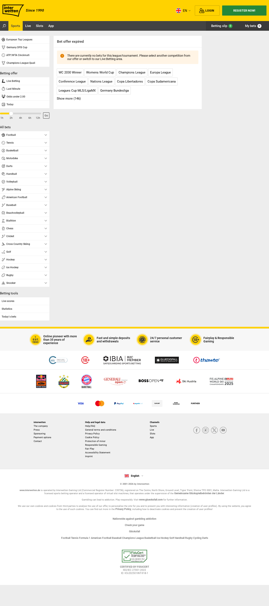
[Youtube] (223, 430)
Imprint (89, 456)
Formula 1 (85, 538)
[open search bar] (4, 26)
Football (66, 538)
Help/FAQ (90, 426)
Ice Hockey (163, 538)
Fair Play (89, 448)
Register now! (244, 10)
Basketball (150, 538)
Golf (172, 538)
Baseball (117, 538)
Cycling (197, 538)
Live (152, 429)
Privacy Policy (92, 433)
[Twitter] (214, 430)
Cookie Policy (92, 437)
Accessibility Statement (97, 452)
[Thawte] (206, 360)
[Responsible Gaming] (85, 360)
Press (37, 429)
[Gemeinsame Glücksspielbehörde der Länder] (58, 360)
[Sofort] (157, 403)
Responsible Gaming (96, 445)
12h (38, 117)
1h (1, 117)
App (152, 437)
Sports (153, 426)
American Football (101, 538)
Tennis (75, 538)
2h (11, 117)
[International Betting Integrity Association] (122, 360)
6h (29, 117)
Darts (205, 538)
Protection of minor (95, 441)
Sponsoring (39, 433)
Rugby (189, 538)
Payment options (42, 437)
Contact (38, 441)
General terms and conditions (100, 429)
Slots (152, 433)
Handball (180, 538)
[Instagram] (205, 430)
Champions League (133, 538)
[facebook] (196, 430)
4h (20, 117)
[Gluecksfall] (166, 360)
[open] (134, 563)
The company (41, 426)
